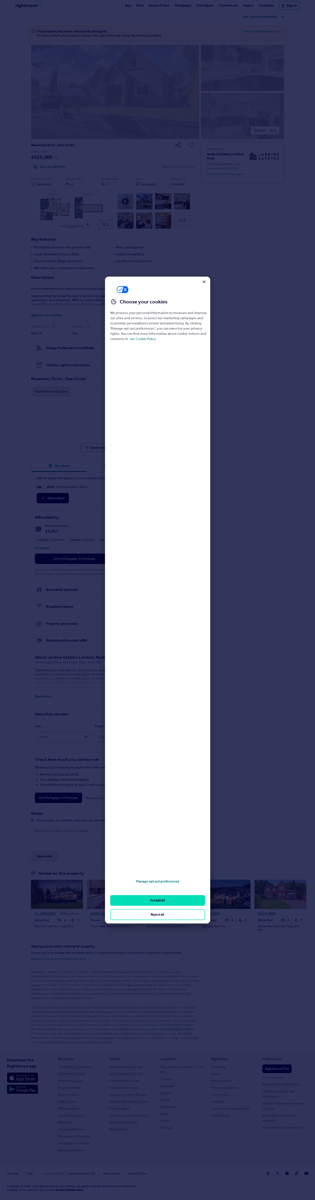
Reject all (157, 914)
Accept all (157, 900)
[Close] (204, 282)
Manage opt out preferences (157, 881)
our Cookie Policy (143, 339)
